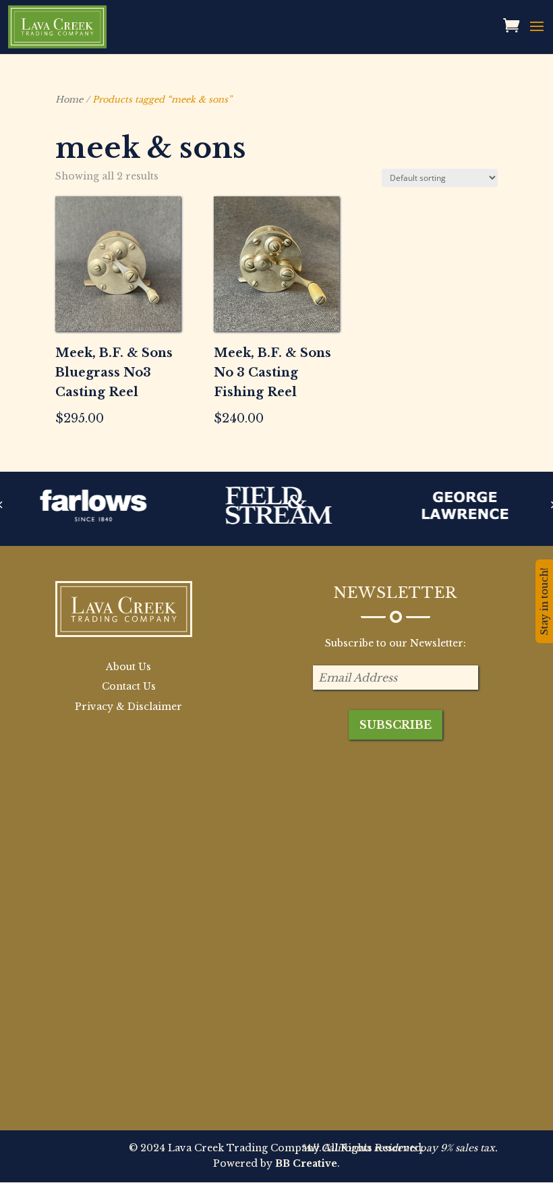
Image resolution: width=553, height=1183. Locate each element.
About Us (128, 667)
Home (69, 99)
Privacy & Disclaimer (128, 706)
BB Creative (306, 1163)
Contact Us (129, 686)
